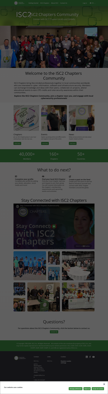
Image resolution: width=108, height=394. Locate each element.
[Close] (104, 384)
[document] (54, 387)
